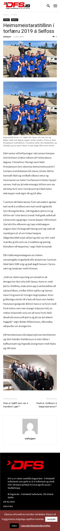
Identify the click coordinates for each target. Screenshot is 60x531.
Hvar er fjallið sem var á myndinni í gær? (15, 405)
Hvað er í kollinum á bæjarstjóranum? (46, 405)
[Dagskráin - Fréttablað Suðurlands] (16, 5)
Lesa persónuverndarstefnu (35, 525)
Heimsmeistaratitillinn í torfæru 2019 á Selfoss (28, 28)
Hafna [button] (14, 525)
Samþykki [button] (51, 519)
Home (6, 14)
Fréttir (14, 14)
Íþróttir (14, 20)
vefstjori (7, 36)
